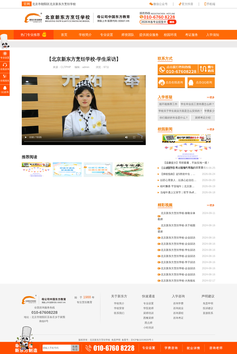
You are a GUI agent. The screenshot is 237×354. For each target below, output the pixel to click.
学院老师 (148, 308)
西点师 (148, 322)
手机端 (211, 4)
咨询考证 (178, 318)
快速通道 (148, 296)
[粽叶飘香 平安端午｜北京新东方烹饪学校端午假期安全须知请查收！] (129, 175)
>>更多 (211, 97)
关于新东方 (119, 296)
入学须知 (212, 34)
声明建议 (208, 296)
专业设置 (106, 34)
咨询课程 (178, 313)
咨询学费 (178, 303)
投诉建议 (208, 308)
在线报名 (4, 80)
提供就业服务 (149, 34)
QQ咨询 (5, 92)
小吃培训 (148, 327)
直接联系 (208, 313)
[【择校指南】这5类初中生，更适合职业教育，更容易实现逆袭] (67, 175)
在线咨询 (4, 69)
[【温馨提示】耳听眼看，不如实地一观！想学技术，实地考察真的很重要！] (36, 175)
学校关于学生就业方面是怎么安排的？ (180, 110)
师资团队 (127, 34)
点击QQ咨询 (204, 82)
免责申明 (208, 303)
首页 (64, 34)
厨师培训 (148, 313)
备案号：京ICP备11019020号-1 (137, 339)
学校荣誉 (119, 308)
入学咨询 (178, 296)
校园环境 (170, 34)
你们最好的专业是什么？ (174, 117)
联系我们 (119, 313)
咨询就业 (178, 308)
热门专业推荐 (30, 34)
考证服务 (191, 34)
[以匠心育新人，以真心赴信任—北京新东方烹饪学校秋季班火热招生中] (98, 175)
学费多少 (209, 110)
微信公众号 (160, 4)
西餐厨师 (148, 318)
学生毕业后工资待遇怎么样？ (197, 104)
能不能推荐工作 (168, 104)
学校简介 (85, 34)
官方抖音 (187, 4)
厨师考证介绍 (203, 117)
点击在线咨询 (174, 82)
